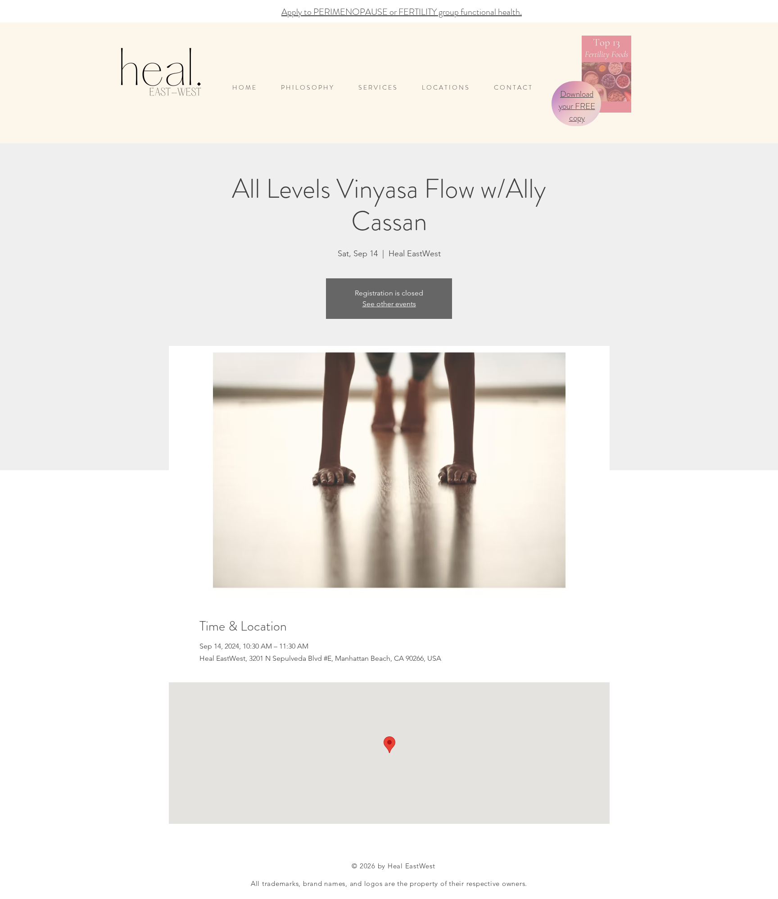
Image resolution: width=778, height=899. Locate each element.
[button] (451, 87)
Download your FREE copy (577, 106)
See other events (389, 304)
